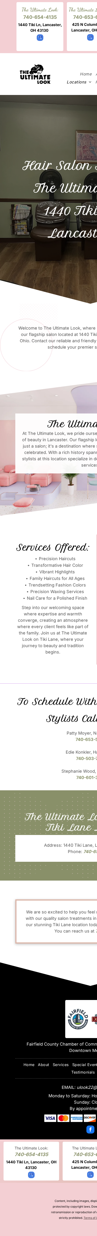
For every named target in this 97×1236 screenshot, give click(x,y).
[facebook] (90, 1130)
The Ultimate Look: (40, 10)
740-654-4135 (40, 17)
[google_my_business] (40, 38)
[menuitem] (85, 74)
